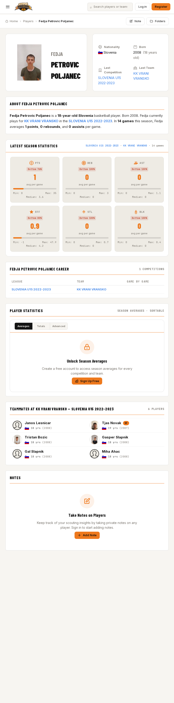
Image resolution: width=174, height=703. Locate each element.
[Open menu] (8, 7)
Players (28, 21)
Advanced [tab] (58, 326)
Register (161, 6)
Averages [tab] (23, 326)
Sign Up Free (89, 381)
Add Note (90, 535)
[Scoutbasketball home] (23, 6)
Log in (142, 6)
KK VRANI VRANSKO (41, 121)
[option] (48, 425)
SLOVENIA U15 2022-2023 (90, 121)
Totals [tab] (41, 326)
